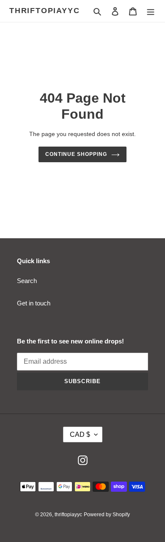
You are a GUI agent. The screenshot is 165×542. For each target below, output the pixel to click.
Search (27, 280)
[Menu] (151, 11)
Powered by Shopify (107, 514)
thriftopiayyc (44, 10)
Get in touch (33, 303)
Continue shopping (76, 154)
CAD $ (80, 434)
